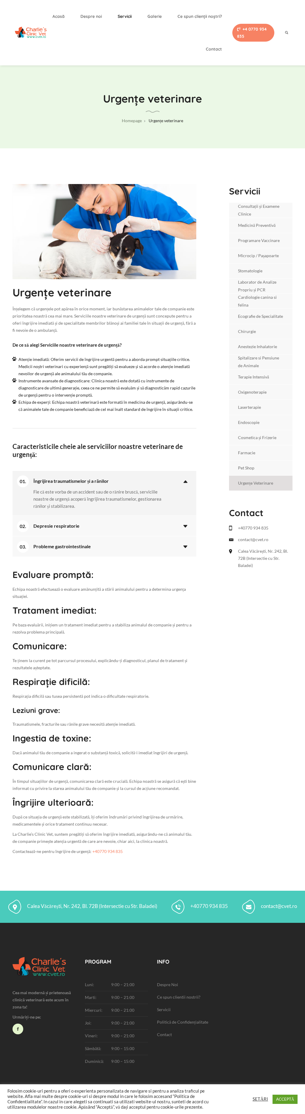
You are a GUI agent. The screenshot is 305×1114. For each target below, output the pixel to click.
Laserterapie (249, 407)
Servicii (125, 16)
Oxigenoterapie (252, 392)
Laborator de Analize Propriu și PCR (257, 285)
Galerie (154, 16)
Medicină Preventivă (257, 225)
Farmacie (246, 452)
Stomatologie (250, 270)
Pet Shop (246, 467)
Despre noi (91, 16)
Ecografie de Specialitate (260, 316)
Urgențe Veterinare (255, 482)
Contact (214, 49)
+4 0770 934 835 (252, 32)
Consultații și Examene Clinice (258, 210)
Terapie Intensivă (253, 376)
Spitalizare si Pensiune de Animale (258, 361)
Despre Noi (167, 984)
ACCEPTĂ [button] (285, 1099)
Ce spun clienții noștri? (200, 16)
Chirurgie (247, 331)
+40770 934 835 (107, 851)
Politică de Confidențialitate (182, 1022)
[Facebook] (18, 1029)
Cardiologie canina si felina (257, 301)
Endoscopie (248, 422)
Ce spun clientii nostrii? (178, 997)
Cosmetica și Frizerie (257, 437)
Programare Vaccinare (259, 240)
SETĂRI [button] (260, 1099)
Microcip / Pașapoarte (258, 255)
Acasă (58, 16)
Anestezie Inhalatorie (257, 346)
